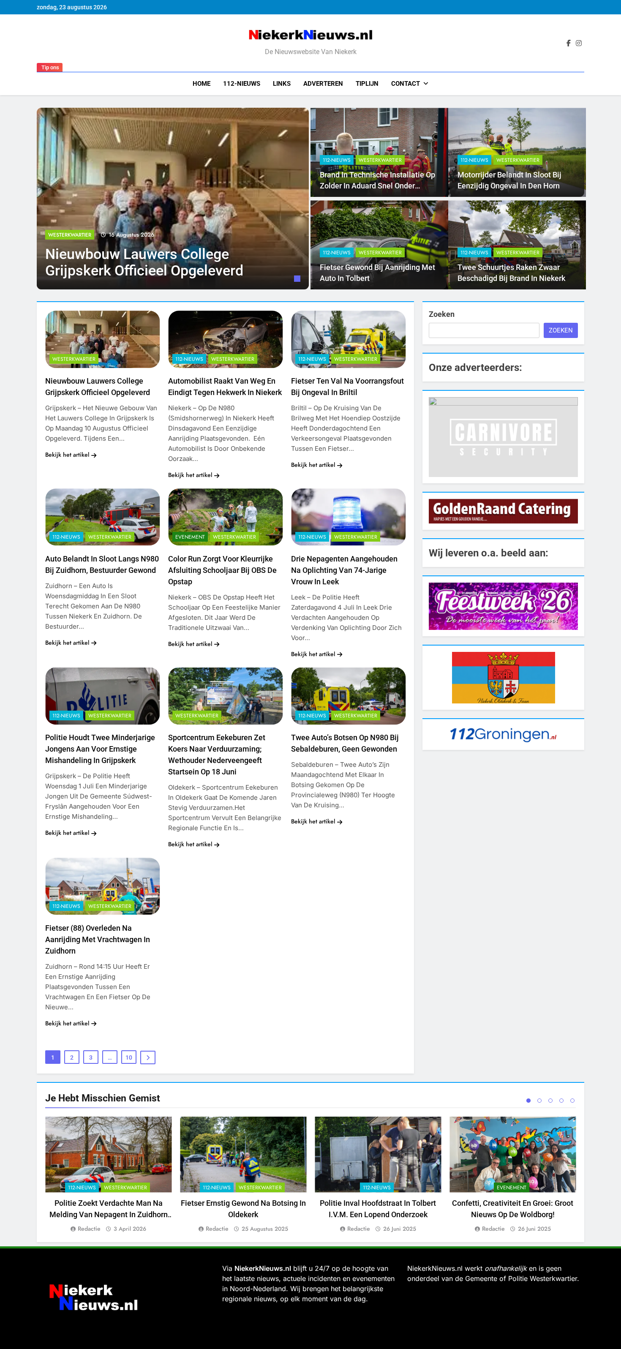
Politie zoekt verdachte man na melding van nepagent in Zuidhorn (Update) (108, 1214)
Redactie (89, 1228)
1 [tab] (298, 279)
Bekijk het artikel (67, 454)
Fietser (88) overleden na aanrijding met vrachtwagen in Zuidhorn (97, 939)
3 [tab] (550, 1100)
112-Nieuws (241, 83)
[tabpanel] (173, 198)
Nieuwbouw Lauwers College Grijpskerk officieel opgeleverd (144, 262)
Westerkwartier (69, 235)
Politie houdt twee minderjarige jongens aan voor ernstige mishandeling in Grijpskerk (100, 749)
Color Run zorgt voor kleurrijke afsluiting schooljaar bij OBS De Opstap (222, 570)
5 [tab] (572, 1100)
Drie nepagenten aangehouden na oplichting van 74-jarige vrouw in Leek (344, 570)
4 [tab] (561, 1100)
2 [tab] (539, 1100)
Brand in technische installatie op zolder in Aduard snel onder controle (377, 186)
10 (128, 1057)
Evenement (190, 537)
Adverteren (323, 83)
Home (201, 83)
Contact (405, 83)
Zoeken (442, 314)
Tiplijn (367, 83)
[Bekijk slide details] (503, 437)
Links (282, 83)
